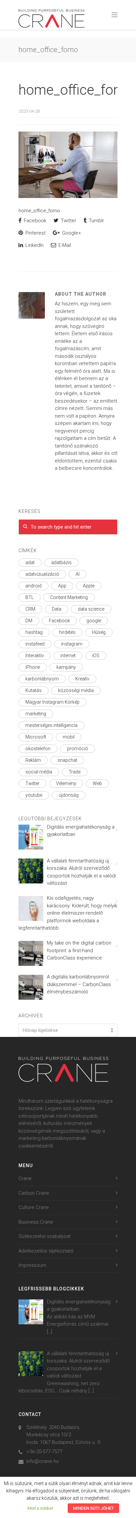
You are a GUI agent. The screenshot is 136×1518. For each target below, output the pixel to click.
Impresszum (32, 1265)
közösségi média (76, 690)
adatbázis (61, 562)
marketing (35, 713)
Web (97, 783)
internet (68, 655)
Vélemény (66, 783)
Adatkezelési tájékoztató (46, 1251)
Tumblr (95, 221)
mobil (69, 737)
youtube (33, 795)
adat (30, 562)
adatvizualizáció (42, 574)
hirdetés (67, 632)
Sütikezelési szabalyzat (44, 1236)
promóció (77, 748)
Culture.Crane (33, 1207)
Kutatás (33, 690)
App (62, 585)
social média (38, 771)
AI (78, 574)
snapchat (67, 760)
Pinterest (35, 233)
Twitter (67, 221)
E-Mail (64, 245)
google (93, 620)
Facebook (34, 221)
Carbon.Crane (33, 1193)
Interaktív (34, 655)
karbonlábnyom (42, 678)
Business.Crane (35, 1222)
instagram (72, 644)
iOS (95, 655)
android (33, 585)
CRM (30, 609)
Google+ (71, 233)
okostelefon (38, 748)
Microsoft (35, 737)
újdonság (69, 795)
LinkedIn (34, 245)
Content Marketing (69, 597)
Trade (75, 771)
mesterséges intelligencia (51, 725)
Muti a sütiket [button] (40, 1508)
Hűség (99, 632)
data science (91, 609)
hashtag (34, 632)
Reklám (33, 760)
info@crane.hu (42, 1461)
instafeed (35, 644)
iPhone (32, 667)
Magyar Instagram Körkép (52, 702)
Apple (88, 585)
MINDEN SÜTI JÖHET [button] (93, 1508)
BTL (29, 597)
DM (28, 620)
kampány (66, 667)
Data (56, 609)
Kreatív (82, 678)
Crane (25, 1178)
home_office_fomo (75, 90)
